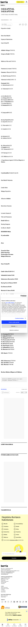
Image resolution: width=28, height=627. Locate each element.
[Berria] (4, 566)
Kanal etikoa (3, 591)
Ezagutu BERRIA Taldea (5, 577)
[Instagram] (14, 602)
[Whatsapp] (2, 602)
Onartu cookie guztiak (14, 322)
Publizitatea (3, 580)
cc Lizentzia (3, 590)
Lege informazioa (4, 587)
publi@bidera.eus (9, 572)
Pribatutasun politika (5, 588)
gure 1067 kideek (10, 302)
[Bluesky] (26, 602)
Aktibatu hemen (12, 380)
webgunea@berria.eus (10, 571)
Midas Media (3, 596)
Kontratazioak (3, 582)
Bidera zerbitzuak (4, 595)
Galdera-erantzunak (4, 581)
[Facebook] (11, 602)
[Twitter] (8, 602)
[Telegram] (5, 602)
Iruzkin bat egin (6, 392)
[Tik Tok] (23, 602)
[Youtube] (17, 602)
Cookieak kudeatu (19, 318)
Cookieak (2, 589)
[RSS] (20, 602)
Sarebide (3, 583)
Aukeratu (13, 326)
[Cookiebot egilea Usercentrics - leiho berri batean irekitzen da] (20, 296)
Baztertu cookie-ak (14, 330)
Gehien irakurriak (7, 444)
